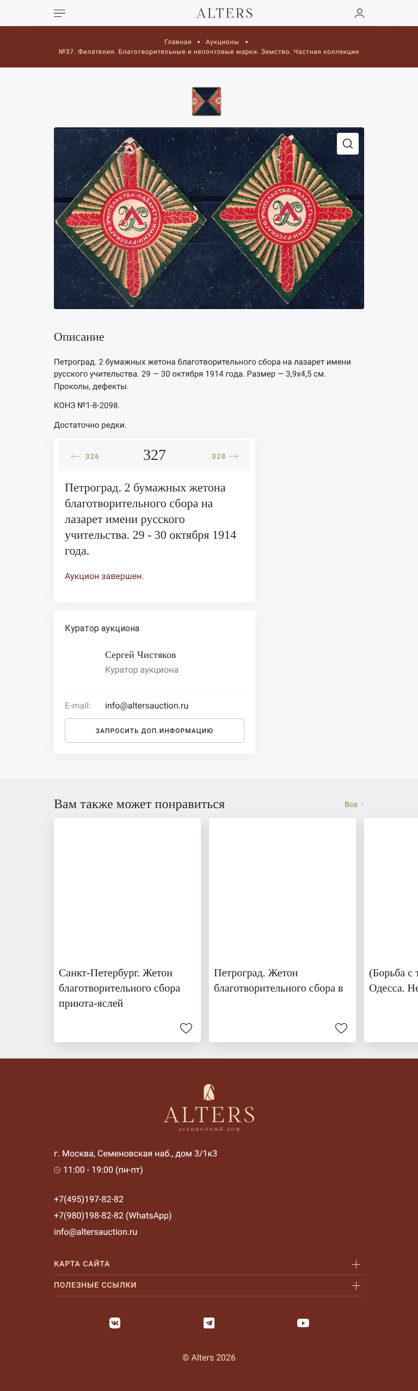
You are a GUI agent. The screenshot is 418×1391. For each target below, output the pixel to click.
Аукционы (222, 42)
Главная (178, 42)
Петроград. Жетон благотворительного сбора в (278, 980)
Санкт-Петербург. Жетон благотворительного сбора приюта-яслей (119, 988)
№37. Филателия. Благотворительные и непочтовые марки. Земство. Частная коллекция (209, 52)
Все (351, 805)
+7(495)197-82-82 (89, 1199)
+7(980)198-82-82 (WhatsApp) (113, 1215)
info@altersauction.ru (95, 1232)
